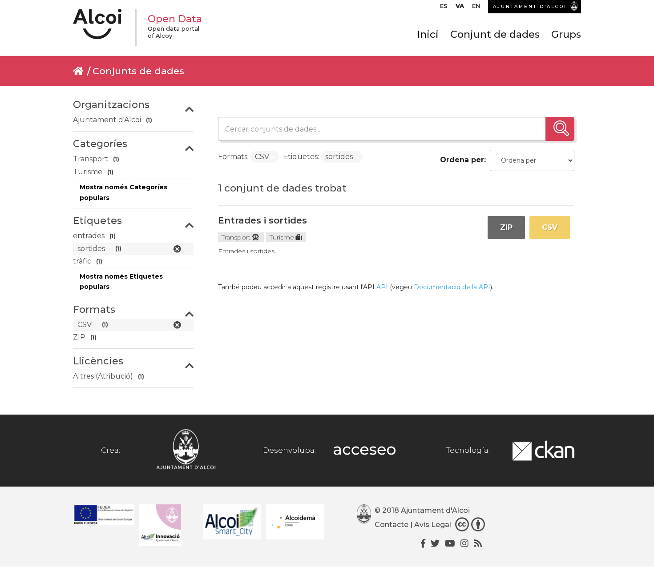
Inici (428, 34)
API (382, 287)
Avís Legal (432, 524)
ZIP (506, 227)
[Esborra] (273, 157)
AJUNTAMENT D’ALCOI (530, 6)
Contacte (391, 524)
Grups (566, 34)
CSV (549, 227)
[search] (559, 129)
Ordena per (462, 160)
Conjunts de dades (138, 70)
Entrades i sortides (262, 220)
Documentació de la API (452, 287)
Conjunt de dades (495, 34)
